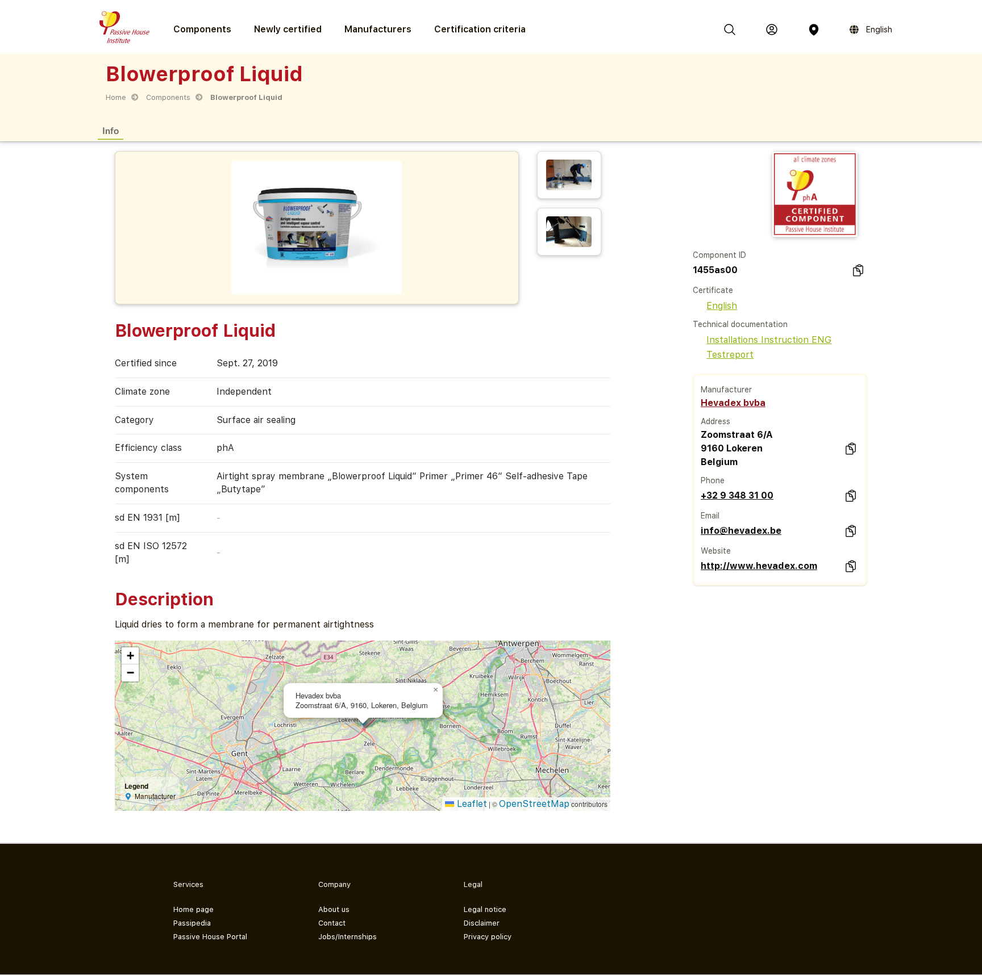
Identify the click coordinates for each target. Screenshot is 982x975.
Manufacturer (726, 389)
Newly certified (288, 29)
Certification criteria (480, 29)
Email (710, 515)
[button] (436, 690)
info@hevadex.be (741, 530)
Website (716, 550)
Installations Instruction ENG (768, 339)
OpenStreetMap (534, 803)
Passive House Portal (210, 936)
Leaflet (470, 803)
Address (715, 421)
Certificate (713, 290)
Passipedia (192, 923)
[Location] (814, 30)
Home (116, 97)
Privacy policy (487, 936)
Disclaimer (482, 923)
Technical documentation (740, 324)
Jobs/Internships (347, 936)
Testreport (730, 354)
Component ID (719, 255)
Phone (713, 480)
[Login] (772, 30)
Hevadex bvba (733, 402)
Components (168, 97)
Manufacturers (377, 29)
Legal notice (485, 909)
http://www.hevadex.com (759, 565)
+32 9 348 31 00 (737, 495)
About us (333, 909)
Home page (193, 909)
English (721, 305)
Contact (332, 923)
